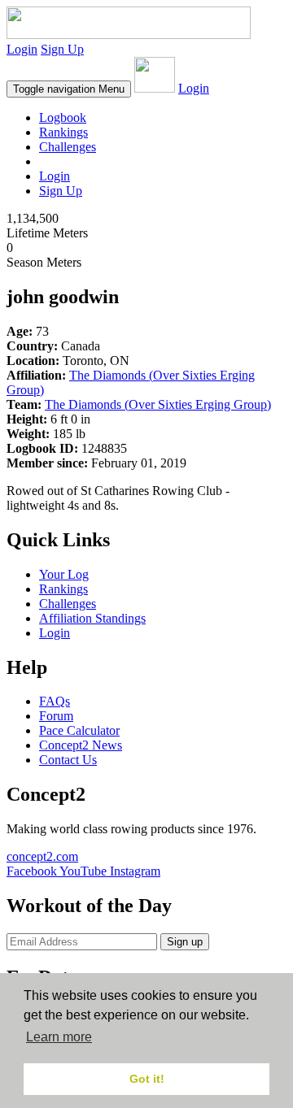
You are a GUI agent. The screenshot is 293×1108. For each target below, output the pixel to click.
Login (22, 49)
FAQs (54, 701)
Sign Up (62, 49)
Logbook (62, 117)
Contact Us (68, 760)
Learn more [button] (59, 1037)
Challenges (67, 147)
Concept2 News (80, 745)
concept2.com (42, 856)
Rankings (63, 132)
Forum (56, 716)
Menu (69, 89)
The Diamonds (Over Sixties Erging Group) (158, 404)
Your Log (64, 574)
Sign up (185, 942)
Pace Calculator (79, 730)
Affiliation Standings (92, 618)
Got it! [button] (146, 1078)
